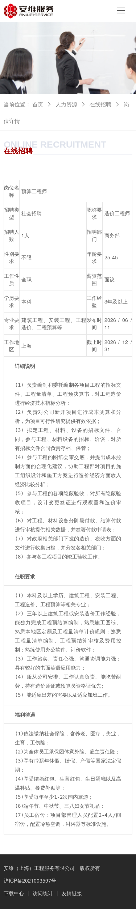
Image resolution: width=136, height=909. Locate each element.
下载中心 (14, 893)
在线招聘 (100, 104)
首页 (37, 104)
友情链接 (72, 893)
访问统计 (43, 893)
